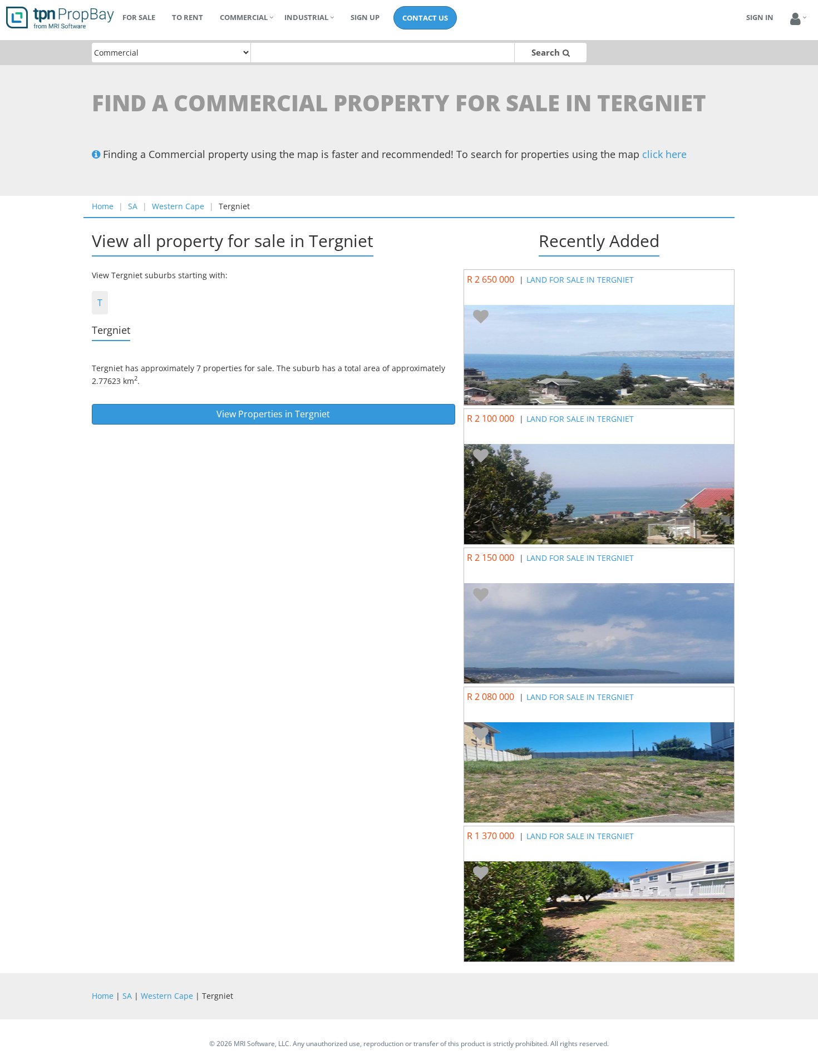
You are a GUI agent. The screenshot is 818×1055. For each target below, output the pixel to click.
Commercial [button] (244, 17)
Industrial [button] (306, 17)
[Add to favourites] (481, 317)
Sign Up (365, 17)
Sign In (759, 17)
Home (103, 206)
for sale (138, 17)
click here (664, 154)
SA (132, 206)
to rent (187, 17)
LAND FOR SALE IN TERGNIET (580, 279)
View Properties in (273, 414)
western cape (178, 206)
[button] (795, 19)
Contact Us (425, 18)
